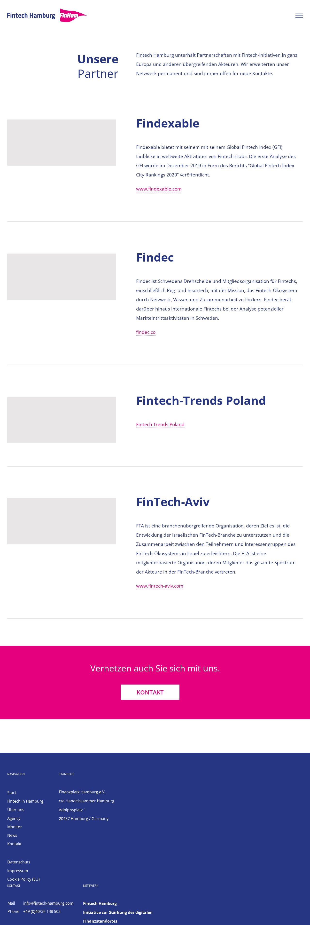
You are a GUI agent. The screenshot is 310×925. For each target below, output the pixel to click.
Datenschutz (19, 862)
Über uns (15, 809)
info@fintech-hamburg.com (48, 903)
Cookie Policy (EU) (23, 879)
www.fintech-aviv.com (159, 586)
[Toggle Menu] (299, 16)
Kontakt (14, 843)
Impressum (17, 870)
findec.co (145, 332)
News (12, 835)
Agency (13, 818)
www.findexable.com (159, 189)
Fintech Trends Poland (160, 424)
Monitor (14, 826)
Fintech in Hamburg (25, 801)
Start (11, 792)
